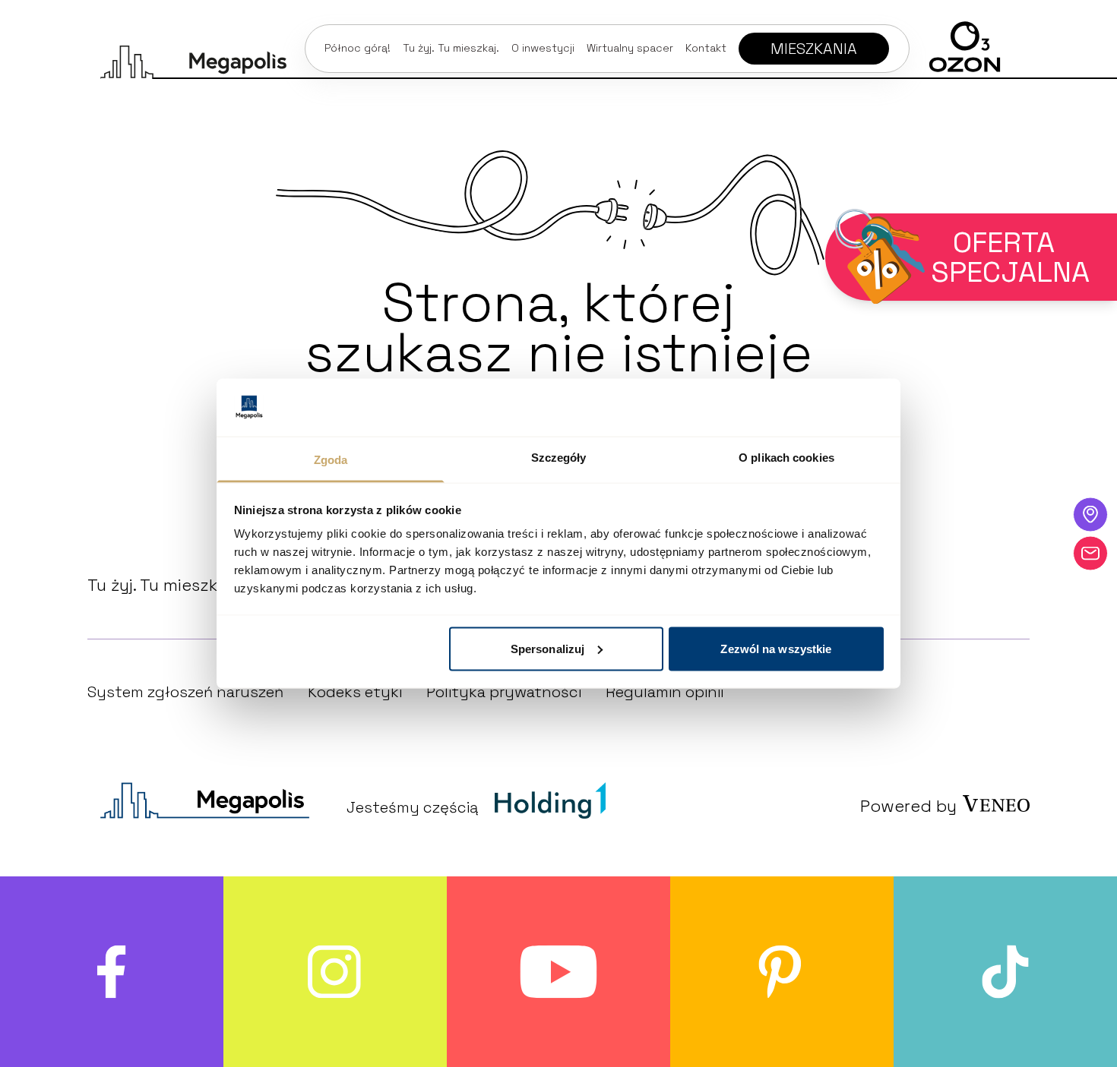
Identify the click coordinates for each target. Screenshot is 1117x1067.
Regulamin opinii (664, 692)
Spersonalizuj (547, 648)
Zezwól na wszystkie (775, 648)
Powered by (908, 805)
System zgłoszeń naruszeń (185, 692)
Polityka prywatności (503, 692)
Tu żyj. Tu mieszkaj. (451, 48)
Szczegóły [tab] (559, 457)
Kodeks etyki (355, 692)
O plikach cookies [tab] (786, 457)
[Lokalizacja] (1090, 514)
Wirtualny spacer (630, 48)
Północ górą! (357, 48)
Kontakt (705, 48)
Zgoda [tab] (331, 459)
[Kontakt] (1090, 552)
